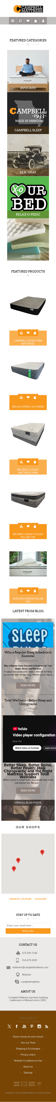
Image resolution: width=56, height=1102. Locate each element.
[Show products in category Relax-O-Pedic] (28, 197)
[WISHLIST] (28, 20)
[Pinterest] (32, 1026)
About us (28, 1066)
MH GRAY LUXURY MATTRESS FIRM (28, 471)
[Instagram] (39, 1026)
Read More (28, 685)
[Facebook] (17, 1026)
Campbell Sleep (28, 130)
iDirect (28, 256)
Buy (35, 332)
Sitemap (28, 1072)
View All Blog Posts (28, 802)
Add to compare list (21, 332)
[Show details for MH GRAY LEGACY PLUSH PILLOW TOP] (28, 499)
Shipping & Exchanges (28, 1048)
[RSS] (47, 1026)
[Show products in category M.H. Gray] (28, 155)
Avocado (28, 88)
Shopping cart (35, 20)
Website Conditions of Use (28, 1060)
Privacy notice (28, 1054)
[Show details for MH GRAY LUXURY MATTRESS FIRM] (28, 435)
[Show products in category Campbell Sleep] (28, 113)
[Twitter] (9, 1026)
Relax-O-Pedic (28, 214)
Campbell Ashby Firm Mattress (28, 342)
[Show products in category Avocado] (28, 71)
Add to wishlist (28, 332)
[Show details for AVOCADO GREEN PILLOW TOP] (28, 564)
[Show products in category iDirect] (28, 240)
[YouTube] (24, 1026)
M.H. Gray (28, 172)
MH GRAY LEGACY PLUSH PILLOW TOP (28, 535)
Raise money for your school (28, 1036)
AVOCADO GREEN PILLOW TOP (28, 600)
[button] (42, 852)
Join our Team (28, 1042)
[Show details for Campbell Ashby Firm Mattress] (28, 306)
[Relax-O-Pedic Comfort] (28, 370)
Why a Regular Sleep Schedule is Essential (28, 654)
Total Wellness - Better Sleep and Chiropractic (28, 702)
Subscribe (28, 931)
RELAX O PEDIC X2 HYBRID (28, 406)
